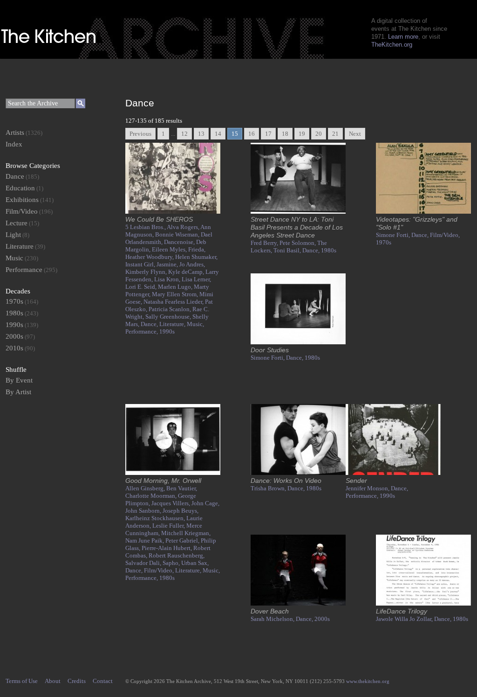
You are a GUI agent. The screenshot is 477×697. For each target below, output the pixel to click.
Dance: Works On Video (286, 480)
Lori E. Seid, (141, 286)
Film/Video (22, 211)
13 (201, 133)
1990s (167, 331)
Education (20, 188)
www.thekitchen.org (367, 681)
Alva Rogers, (183, 226)
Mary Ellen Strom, (175, 294)
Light (13, 234)
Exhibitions (22, 199)
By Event (19, 380)
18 (285, 133)
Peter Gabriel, (183, 540)
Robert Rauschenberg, (176, 555)
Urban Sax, (195, 562)
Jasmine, (168, 264)
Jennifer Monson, (368, 488)
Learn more (403, 36)
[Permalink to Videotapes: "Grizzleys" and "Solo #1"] (423, 211)
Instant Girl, (141, 264)
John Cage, (205, 503)
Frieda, (196, 249)
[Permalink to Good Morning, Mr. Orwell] (172, 472)
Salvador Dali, (144, 562)
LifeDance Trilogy (401, 611)
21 (335, 133)
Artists (15, 132)
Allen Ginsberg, (145, 488)
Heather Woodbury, (150, 256)
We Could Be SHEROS (159, 219)
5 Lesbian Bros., (146, 226)
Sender (356, 480)
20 (318, 133)
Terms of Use (22, 680)
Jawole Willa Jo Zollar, (405, 618)
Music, (195, 324)
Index (14, 144)
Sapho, (172, 562)
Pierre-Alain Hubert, (167, 547)
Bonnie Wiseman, (178, 234)
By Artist (18, 392)
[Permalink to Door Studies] (298, 342)
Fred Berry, (265, 242)
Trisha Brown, (269, 488)
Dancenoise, (180, 241)
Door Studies (270, 350)
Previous (140, 133)
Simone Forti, (393, 234)
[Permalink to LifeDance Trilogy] (423, 603)
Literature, (173, 324)
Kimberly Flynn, (146, 271)
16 (251, 133)
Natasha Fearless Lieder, (174, 301)
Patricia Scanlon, (170, 309)
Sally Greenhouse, (168, 316)
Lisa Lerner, (196, 279)
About (53, 680)
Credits (77, 680)
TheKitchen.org (391, 44)
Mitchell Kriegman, (186, 533)
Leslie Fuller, (169, 525)
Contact (103, 680)
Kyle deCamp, (186, 271)
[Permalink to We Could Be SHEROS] (172, 211)
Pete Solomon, (298, 242)
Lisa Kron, (168, 279)
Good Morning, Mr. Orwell (163, 480)
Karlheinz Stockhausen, (155, 518)
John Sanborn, (144, 510)
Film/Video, (445, 234)
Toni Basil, (287, 250)
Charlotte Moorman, (151, 495)
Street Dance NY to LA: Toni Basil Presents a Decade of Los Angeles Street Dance (297, 227)
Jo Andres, (192, 264)
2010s (14, 348)
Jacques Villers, (171, 503)
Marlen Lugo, (176, 286)
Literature (20, 246)
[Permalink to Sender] (393, 472)
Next (355, 133)
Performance (24, 269)
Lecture (16, 223)
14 (218, 133)
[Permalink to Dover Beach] (298, 603)
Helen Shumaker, (196, 256)
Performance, (142, 331)
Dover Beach (270, 611)
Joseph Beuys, (180, 510)
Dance (15, 176)
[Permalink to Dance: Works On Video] (298, 472)
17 (268, 133)
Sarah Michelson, (273, 618)
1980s (328, 250)
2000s (322, 618)
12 (184, 133)
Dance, (150, 324)
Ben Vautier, (181, 488)
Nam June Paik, (145, 540)
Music (14, 258)
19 (302, 133)
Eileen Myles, (170, 249)
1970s (383, 242)
